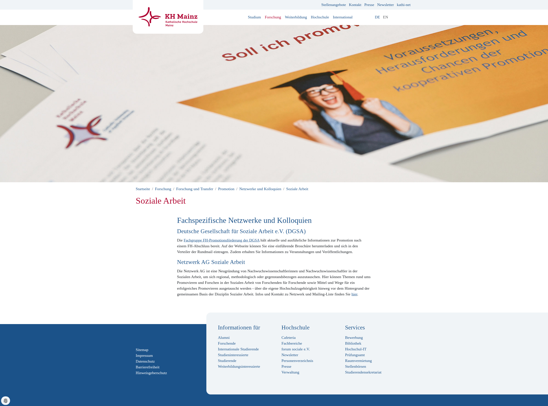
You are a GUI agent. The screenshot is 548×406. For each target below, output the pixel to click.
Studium (254, 17)
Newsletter (385, 5)
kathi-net (404, 5)
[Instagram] (144, 335)
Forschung (273, 17)
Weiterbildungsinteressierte (239, 366)
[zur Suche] (409, 17)
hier (354, 294)
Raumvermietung (358, 361)
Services (355, 327)
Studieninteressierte (233, 355)
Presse (369, 5)
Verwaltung (290, 372)
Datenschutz (145, 361)
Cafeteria (288, 337)
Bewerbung (354, 337)
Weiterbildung (296, 17)
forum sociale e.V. (295, 349)
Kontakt (355, 5)
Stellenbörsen (355, 366)
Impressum (144, 355)
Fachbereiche (291, 343)
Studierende (227, 361)
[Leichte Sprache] (392, 17)
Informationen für (239, 327)
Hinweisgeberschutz (151, 373)
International (343, 17)
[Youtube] (151, 335)
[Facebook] (138, 335)
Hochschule (320, 17)
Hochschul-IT (355, 349)
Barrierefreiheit (147, 367)
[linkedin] (158, 335)
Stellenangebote (333, 5)
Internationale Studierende (238, 349)
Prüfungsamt (355, 355)
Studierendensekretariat (363, 372)
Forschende (227, 343)
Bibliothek (353, 343)
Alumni (224, 337)
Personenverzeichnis (297, 361)
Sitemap (142, 350)
